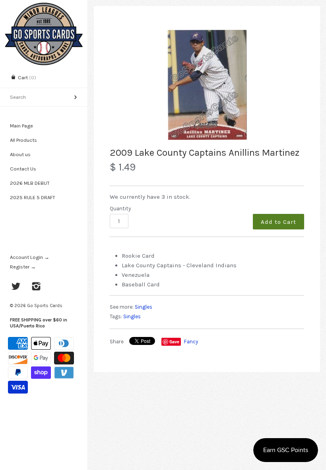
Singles (143, 307)
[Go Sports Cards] (43, 7)
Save (174, 342)
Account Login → (29, 257)
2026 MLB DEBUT (30, 183)
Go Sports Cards (44, 305)
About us (20, 154)
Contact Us (23, 169)
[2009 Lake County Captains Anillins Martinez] (207, 85)
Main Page (21, 126)
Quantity (120, 209)
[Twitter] (16, 287)
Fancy (191, 342)
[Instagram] (36, 287)
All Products (23, 140)
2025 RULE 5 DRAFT (32, 197)
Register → (23, 267)
